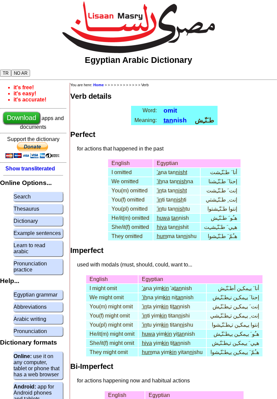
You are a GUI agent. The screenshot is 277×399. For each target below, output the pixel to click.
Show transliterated (30, 168)
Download (21, 117)
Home (98, 85)
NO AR (20, 73)
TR (5, 73)
